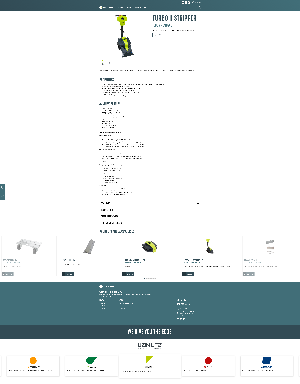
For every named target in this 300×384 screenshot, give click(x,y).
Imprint (103, 308)
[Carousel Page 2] (146, 278)
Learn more (9, 274)
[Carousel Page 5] (152, 278)
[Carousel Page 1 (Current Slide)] (144, 278)
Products (121, 7)
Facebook (123, 305)
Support (129, 7)
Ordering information (110, 216)
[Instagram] (186, 2)
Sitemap (103, 303)
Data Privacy (104, 305)
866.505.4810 (183, 304)
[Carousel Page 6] (154, 278)
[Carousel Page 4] (150, 278)
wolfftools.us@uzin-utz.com (188, 316)
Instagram (123, 308)
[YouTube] (183, 2)
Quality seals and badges (111, 223)
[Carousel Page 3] (148, 278)
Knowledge (138, 7)
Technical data (107, 210)
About (146, 7)
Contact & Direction (107, 296)
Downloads (105, 203)
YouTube (122, 311)
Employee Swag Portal (126, 303)
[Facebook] (189, 2)
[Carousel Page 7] (155, 278)
